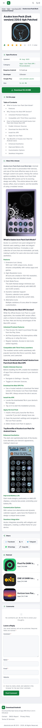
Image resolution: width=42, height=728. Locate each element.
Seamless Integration (16, 153)
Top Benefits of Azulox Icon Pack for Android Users (19, 139)
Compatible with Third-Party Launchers (22, 118)
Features (12, 108)
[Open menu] (4, 3)
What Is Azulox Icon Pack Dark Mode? (20, 105)
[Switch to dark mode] (38, 3)
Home (3, 9)
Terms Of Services (8, 719)
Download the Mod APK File (18, 129)
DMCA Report (14, 716)
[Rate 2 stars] (12, 45)
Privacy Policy (25, 716)
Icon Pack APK (16, 9)
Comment (7, 634)
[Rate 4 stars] (21, 45)
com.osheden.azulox (26, 79)
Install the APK (14, 132)
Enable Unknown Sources (18, 126)
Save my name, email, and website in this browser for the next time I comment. (19, 687)
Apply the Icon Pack (15, 136)
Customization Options (17, 150)
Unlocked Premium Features (18, 115)
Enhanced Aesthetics (16, 144)
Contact (4, 716)
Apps (8, 9)
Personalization (24, 66)
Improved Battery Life (16, 147)
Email (5, 668)
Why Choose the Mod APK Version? (19, 112)
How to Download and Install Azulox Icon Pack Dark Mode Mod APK (21, 122)
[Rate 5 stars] (25, 45)
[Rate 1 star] (8, 45)
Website (6, 677)
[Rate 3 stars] (16, 45)
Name (5, 660)
